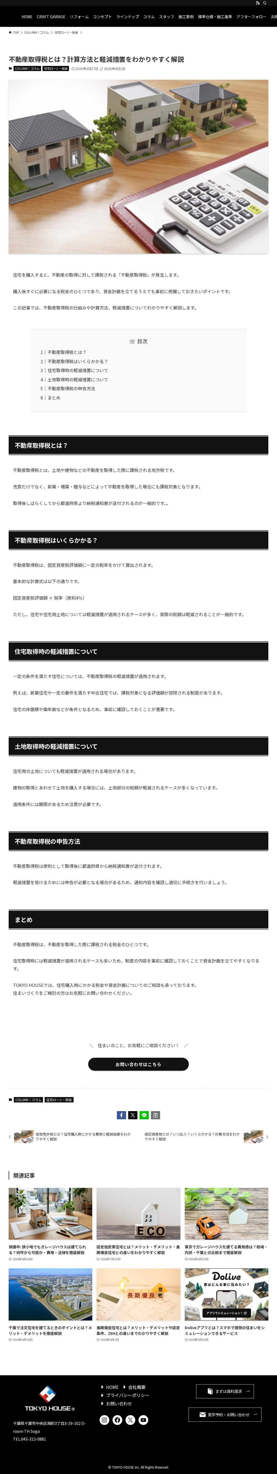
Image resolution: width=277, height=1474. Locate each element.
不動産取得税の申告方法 (71, 388)
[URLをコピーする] (155, 1115)
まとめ (54, 397)
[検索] (264, 3)
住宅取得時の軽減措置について (78, 370)
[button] (121, 1115)
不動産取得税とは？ (67, 352)
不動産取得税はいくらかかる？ (78, 361)
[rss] (257, 3)
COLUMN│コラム (27, 68)
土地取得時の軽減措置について (78, 379)
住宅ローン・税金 (56, 68)
